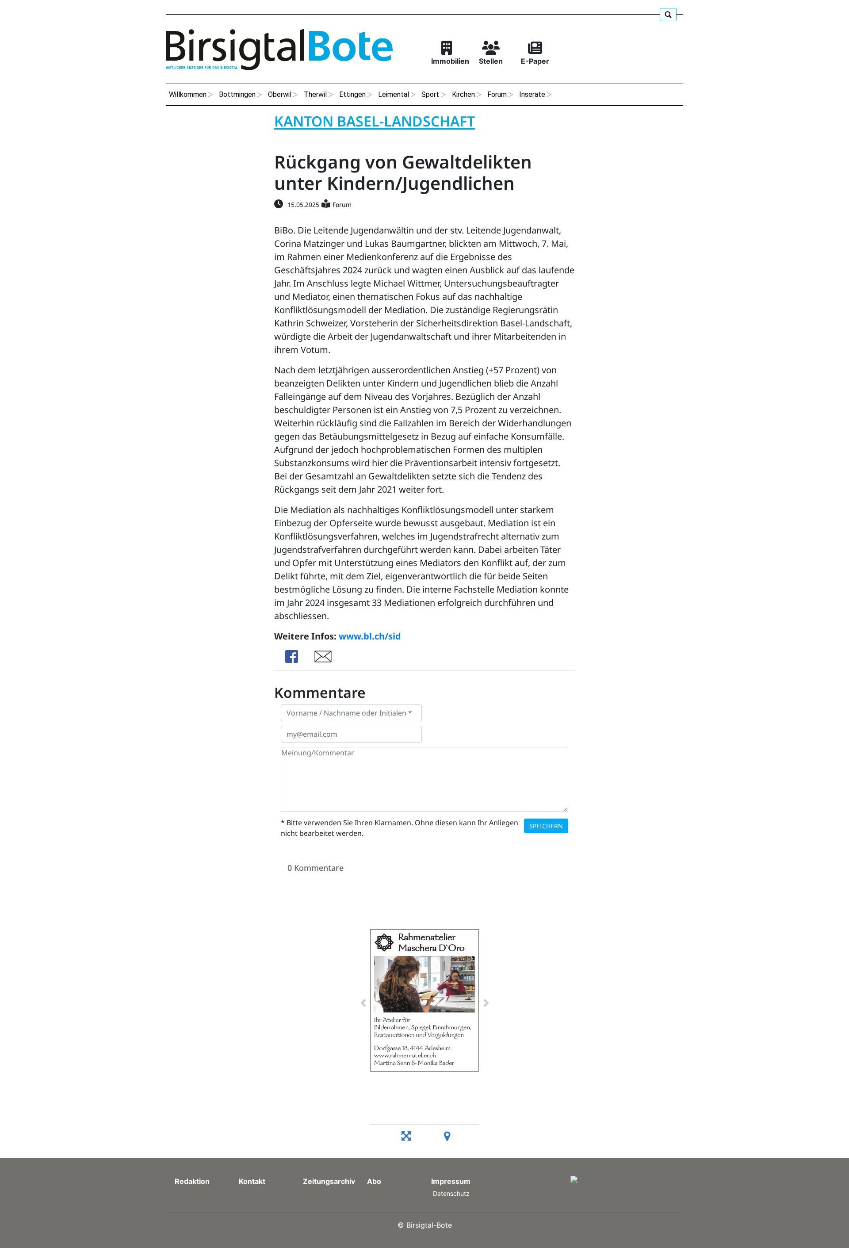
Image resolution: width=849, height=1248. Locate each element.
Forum (342, 204)
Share (291, 656)
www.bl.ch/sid (370, 636)
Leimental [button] (393, 94)
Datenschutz (451, 1193)
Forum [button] (497, 94)
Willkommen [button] (188, 94)
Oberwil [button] (279, 94)
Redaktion (192, 1181)
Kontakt (252, 1181)
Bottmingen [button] (237, 94)
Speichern (546, 826)
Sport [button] (430, 94)
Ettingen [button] (352, 94)
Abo (374, 1181)
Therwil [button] (315, 94)
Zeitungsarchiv (329, 1181)
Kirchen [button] (463, 94)
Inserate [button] (532, 94)
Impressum (450, 1181)
